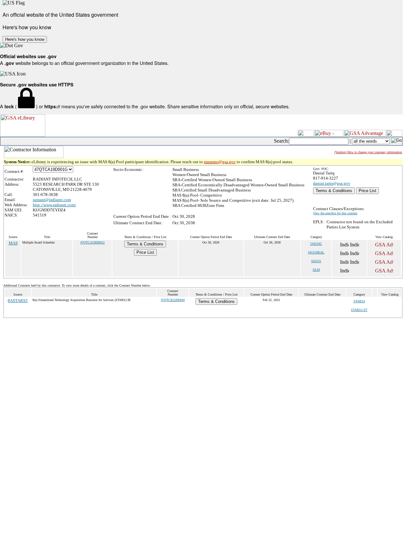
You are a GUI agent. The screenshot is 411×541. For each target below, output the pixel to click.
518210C (316, 243)
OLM (316, 269)
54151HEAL (316, 252)
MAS (13, 243)
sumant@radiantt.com (52, 199)
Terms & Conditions (334, 190)
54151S (316, 261)
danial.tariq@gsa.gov (331, 183)
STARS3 (359, 301)
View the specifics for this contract (335, 213)
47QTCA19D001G (92, 242)
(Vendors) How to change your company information (368, 152)
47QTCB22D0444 (173, 300)
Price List (367, 190)
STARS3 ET (359, 310)
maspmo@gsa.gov (220, 161)
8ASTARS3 (18, 300)
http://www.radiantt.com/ (54, 204)
